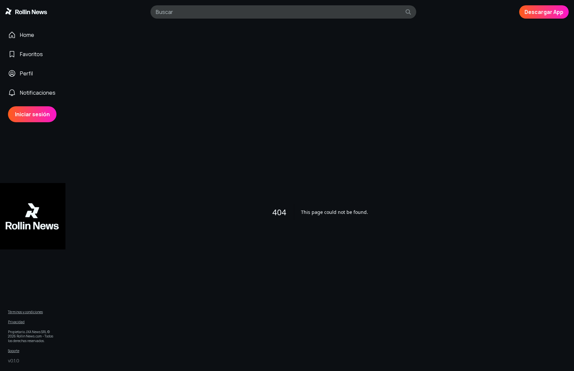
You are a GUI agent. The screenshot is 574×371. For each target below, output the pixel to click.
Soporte (13, 351)
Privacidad (16, 322)
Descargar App (544, 12)
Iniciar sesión (32, 114)
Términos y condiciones (25, 312)
